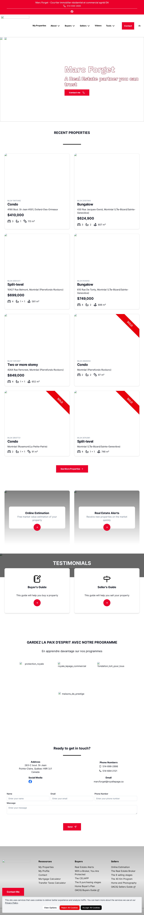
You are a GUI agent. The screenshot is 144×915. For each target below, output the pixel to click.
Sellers (83, 25)
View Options (50, 907)
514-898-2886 (110, 766)
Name (9, 794)
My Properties (39, 25)
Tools (108, 25)
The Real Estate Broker (123, 871)
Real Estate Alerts (84, 867)
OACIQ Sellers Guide (122, 886)
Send (70, 827)
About (54, 25)
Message (11, 803)
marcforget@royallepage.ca (108, 781)
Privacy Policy (11, 903)
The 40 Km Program (121, 878)
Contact (128, 26)
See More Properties (70, 469)
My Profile (44, 871)
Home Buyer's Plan (85, 886)
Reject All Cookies (69, 907)
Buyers (68, 25)
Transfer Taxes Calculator (52, 882)
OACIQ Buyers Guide (86, 890)
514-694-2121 (110, 770)
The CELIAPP (82, 878)
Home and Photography (124, 882)
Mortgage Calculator (50, 878)
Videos (98, 25)
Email (53, 794)
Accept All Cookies (91, 907)
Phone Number (101, 794)
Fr (140, 26)
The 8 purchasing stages (88, 882)
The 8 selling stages (121, 875)
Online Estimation (120, 867)
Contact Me (13, 891)
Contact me (74, 92)
